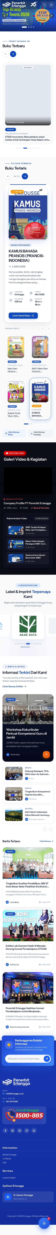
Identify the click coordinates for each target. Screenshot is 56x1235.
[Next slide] (51, 15)
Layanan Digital (8, 1178)
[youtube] (19, 1131)
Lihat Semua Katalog (39, 434)
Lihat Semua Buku (13, 434)
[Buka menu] (51, 5)
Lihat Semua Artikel (12, 687)
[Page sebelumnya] (42, 329)
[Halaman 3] (31, 424)
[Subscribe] (47, 1059)
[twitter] (27, 1131)
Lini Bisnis (6, 1159)
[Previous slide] (4, 15)
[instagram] (12, 1131)
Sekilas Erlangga (9, 1155)
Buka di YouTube (41, 509)
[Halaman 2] (28, 424)
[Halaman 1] (24, 424)
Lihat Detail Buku (21, 316)
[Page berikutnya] (48, 329)
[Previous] (8, 176)
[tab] (24, 27)
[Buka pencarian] (44, 5)
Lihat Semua (45, 842)
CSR (4, 1163)
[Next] (25, 176)
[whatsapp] (34, 1131)
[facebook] (5, 1131)
